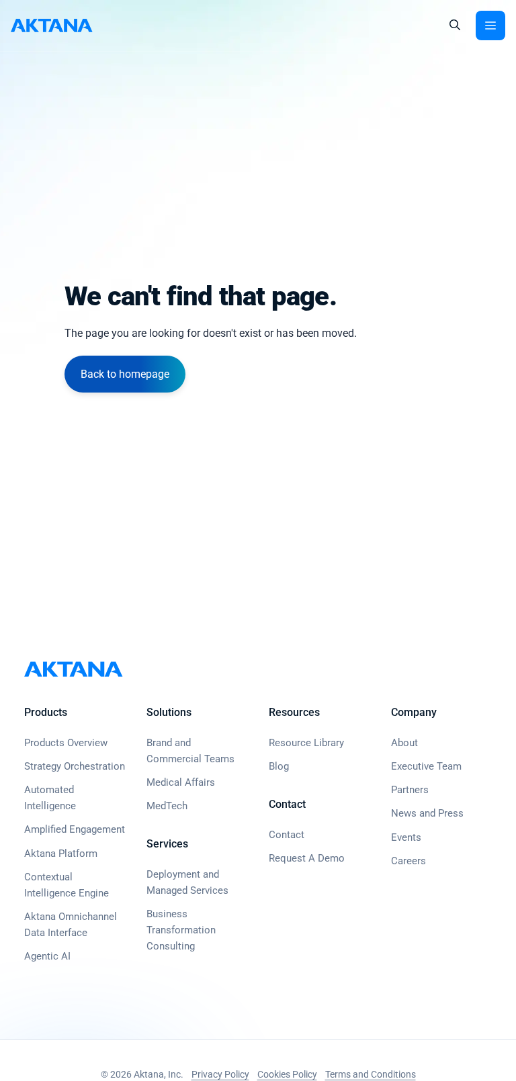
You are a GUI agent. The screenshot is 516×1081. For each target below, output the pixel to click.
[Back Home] (52, 25)
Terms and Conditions (370, 1074)
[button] (455, 25)
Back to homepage (125, 374)
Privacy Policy (220, 1074)
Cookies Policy (287, 1074)
